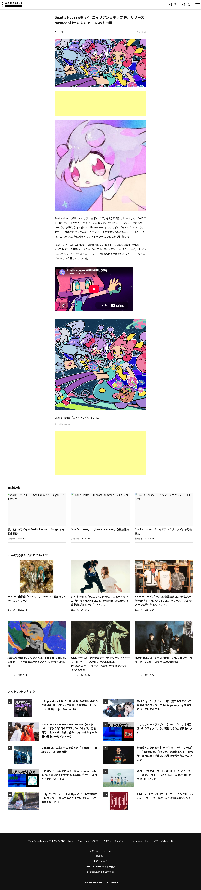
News (71, 841)
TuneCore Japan (37, 841)
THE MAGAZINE (57, 841)
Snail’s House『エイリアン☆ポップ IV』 (78, 417)
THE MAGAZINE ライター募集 (100, 866)
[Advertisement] (100, 103)
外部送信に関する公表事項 (100, 871)
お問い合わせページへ (100, 851)
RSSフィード (100, 861)
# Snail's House (62, 424)
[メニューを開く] (197, 4)
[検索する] (189, 5)
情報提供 (100, 856)
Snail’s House (62, 218)
